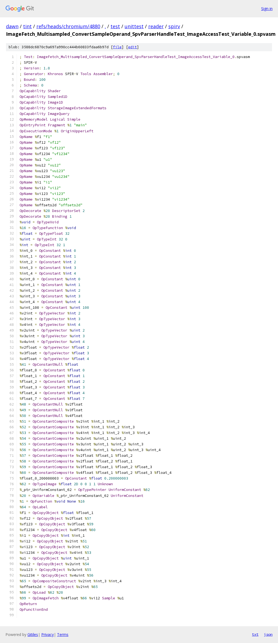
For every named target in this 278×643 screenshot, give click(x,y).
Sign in (267, 8)
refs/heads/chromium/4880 (68, 26)
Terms (62, 634)
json (268, 634)
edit (132, 47)
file (117, 47)
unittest (134, 26)
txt (255, 634)
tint (27, 26)
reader (156, 26)
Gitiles (32, 634)
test (115, 26)
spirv (174, 26)
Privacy (47, 634)
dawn (12, 26)
